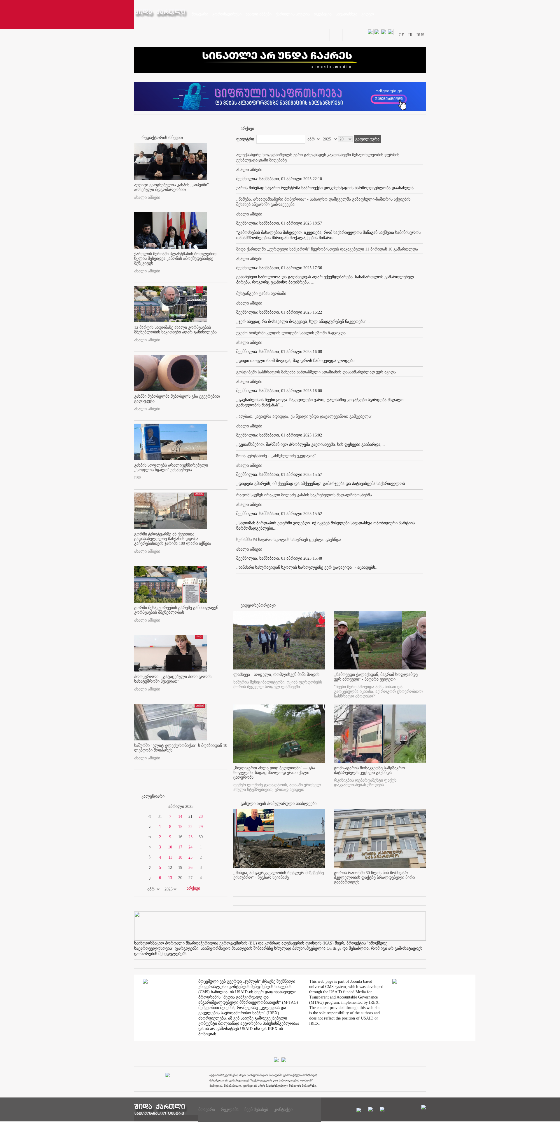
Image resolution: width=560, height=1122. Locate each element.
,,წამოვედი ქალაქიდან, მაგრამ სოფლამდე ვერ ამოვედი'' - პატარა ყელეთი (376, 676)
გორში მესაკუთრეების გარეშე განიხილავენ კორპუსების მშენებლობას (176, 610)
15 (180, 826)
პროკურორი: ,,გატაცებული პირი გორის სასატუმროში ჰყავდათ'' (172, 678)
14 (180, 816)
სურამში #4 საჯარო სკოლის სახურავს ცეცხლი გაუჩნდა (288, 539)
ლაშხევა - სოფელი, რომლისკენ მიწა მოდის (276, 674)
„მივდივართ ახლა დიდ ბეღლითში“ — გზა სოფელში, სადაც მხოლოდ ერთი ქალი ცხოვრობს (274, 773)
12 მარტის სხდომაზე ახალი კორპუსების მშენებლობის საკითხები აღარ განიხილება (175, 329)
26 (190, 867)
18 (180, 857)
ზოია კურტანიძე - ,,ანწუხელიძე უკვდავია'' (276, 456)
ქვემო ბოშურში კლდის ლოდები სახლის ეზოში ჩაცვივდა (291, 333)
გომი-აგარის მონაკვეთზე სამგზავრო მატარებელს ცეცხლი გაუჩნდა (369, 770)
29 (201, 826)
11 (170, 857)
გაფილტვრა (367, 139)
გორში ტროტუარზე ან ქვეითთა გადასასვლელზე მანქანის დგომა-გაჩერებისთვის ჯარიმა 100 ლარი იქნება (172, 539)
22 (190, 826)
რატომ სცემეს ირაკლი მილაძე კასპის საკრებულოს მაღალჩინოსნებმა (304, 495)
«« (148, 806)
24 (190, 847)
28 (201, 816)
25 (190, 857)
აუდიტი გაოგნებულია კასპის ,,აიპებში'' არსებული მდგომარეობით (171, 187)
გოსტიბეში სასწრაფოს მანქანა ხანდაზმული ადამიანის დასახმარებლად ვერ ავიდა (316, 372)
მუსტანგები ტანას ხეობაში (261, 293)
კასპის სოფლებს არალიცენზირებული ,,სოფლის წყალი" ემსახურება (171, 467)
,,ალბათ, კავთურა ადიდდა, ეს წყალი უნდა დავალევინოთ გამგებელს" (304, 416)
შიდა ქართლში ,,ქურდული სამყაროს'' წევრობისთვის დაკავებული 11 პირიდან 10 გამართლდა (327, 249)
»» (213, 806)
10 (170, 847)
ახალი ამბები (147, 197)
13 (170, 878)
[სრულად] (323, 887)
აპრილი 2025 (180, 806)
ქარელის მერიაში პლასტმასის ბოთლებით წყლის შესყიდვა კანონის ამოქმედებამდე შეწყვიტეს (175, 258)
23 (190, 837)
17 (180, 847)
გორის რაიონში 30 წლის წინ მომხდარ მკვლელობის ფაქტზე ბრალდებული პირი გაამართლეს (374, 877)
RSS (137, 478)
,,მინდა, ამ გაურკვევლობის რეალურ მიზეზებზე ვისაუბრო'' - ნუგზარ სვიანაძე (278, 875)
